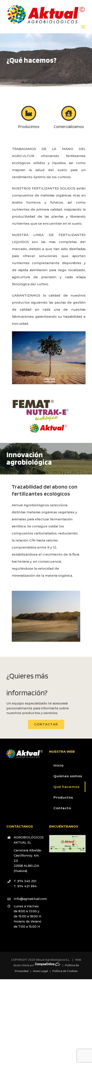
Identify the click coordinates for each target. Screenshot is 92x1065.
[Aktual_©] (47, 423)
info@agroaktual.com (28, 899)
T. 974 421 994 (25, 886)
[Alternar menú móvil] (83, 27)
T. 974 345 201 (25, 881)
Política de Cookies (64, 971)
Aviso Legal (40, 971)
